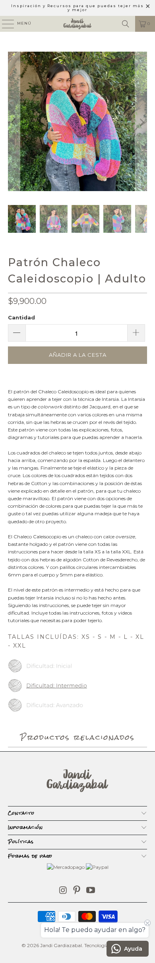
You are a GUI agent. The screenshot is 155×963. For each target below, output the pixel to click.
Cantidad (21, 317)
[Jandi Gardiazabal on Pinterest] (77, 891)
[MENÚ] (4, 24)
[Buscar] (125, 24)
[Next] (141, 122)
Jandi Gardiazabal (61, 945)
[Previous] (14, 122)
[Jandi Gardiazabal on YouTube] (91, 891)
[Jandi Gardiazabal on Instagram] (63, 891)
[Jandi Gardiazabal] (77, 24)
